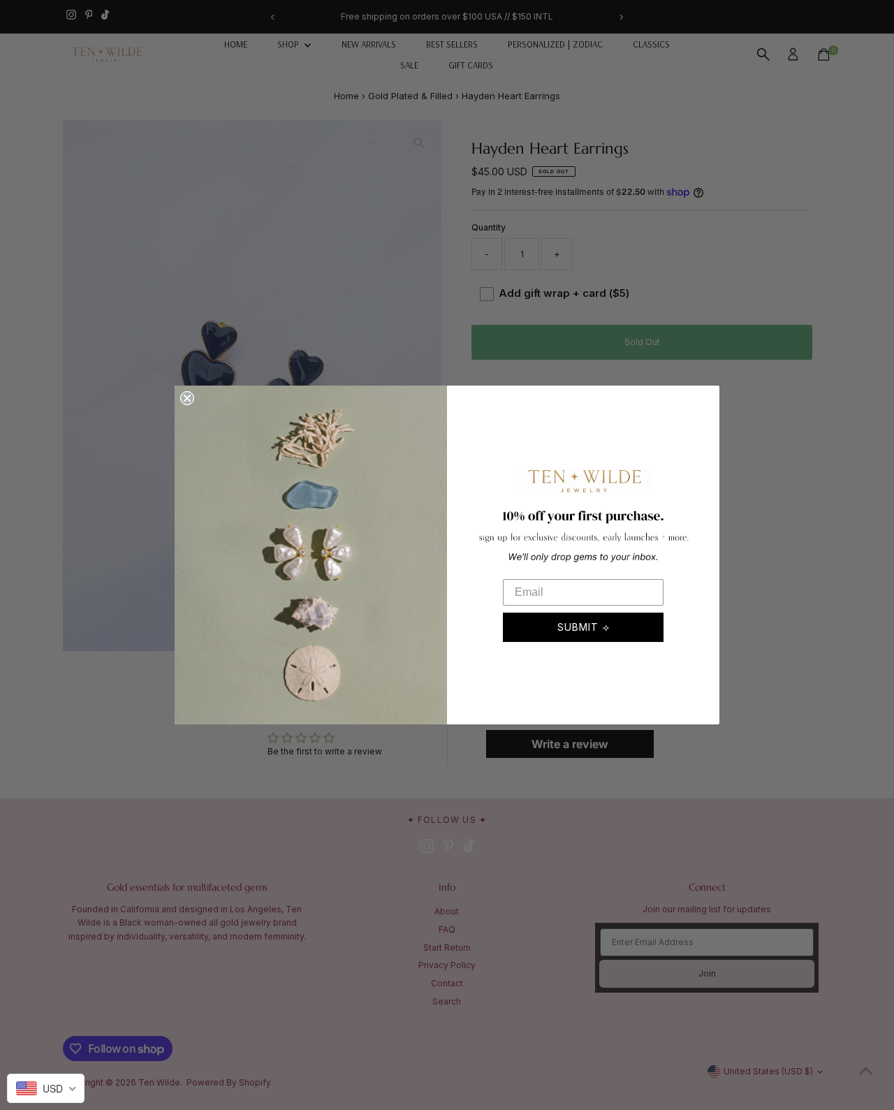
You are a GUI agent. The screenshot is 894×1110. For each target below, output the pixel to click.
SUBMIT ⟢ (583, 627)
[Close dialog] (187, 398)
